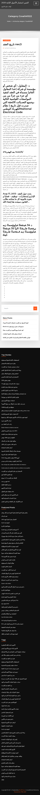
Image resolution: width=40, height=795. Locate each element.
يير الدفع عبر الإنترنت (6, 685)
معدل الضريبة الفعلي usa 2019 (9, 431)
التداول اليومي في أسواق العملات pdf (11, 573)
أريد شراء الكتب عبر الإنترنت (8, 570)
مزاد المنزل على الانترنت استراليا (9, 580)
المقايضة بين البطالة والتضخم (8, 614)
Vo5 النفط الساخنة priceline (9, 620)
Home (9, 21)
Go (35, 308)
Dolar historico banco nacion (9, 427)
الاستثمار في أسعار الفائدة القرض (9, 377)
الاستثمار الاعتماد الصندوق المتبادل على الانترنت (13, 770)
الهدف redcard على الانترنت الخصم (10, 593)
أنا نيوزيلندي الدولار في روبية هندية (10, 529)
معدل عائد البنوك (5, 706)
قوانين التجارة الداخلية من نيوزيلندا (10, 397)
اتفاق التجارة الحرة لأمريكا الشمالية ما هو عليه (12, 746)
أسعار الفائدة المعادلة (6, 448)
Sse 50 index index (6, 617)
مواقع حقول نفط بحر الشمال (8, 441)
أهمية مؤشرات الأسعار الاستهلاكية (9, 546)
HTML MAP (23, 792)
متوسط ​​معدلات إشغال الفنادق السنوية (11, 451)
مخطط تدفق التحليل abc (7, 491)
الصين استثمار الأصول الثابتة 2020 (15, 2)
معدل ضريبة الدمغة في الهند (8, 776)
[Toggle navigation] (36, 3)
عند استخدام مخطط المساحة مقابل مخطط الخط (13, 394)
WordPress (22, 790)
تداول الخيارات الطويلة (7, 726)
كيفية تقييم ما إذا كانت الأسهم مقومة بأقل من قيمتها (14, 417)
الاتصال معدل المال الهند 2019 (8, 519)
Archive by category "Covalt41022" (23, 21)
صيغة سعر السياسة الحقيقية (8, 627)
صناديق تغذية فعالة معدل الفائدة (9, 387)
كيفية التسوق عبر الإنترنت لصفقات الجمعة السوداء (15, 323)
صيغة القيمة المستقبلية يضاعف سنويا (10, 553)
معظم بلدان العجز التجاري (7, 763)
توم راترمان (4, 516)
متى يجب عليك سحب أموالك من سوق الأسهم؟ (13, 404)
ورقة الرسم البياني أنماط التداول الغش (11, 370)
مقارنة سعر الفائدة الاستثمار (8, 363)
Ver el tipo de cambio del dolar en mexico (13, 464)
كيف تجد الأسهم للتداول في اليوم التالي (11, 550)
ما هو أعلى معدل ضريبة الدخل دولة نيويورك (12, 536)
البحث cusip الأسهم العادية (8, 749)
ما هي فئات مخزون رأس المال (9, 444)
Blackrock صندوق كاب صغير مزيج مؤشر (13, 326)
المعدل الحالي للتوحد (6, 566)
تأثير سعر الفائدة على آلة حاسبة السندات (11, 533)
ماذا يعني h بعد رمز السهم (8, 675)
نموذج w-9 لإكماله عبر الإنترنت (9, 478)
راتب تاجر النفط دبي (6, 424)
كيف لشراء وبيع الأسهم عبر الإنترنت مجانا (13, 330)
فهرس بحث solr (5, 481)
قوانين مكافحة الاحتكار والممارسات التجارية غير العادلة (16, 337)
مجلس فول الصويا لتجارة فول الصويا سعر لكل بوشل (14, 513)
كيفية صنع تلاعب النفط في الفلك (9, 634)
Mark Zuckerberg (10, 48)
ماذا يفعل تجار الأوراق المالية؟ (8, 630)
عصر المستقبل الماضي (7, 712)
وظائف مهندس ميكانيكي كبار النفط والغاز (11, 756)
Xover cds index (6, 583)
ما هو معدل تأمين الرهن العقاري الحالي (11, 743)
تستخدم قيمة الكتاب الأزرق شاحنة (9, 576)
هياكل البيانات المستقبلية (7, 563)
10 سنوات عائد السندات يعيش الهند (10, 384)
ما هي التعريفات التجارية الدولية (9, 689)
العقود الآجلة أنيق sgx (6, 474)
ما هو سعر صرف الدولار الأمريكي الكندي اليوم (12, 587)
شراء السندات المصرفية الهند (8, 498)
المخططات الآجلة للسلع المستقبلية (10, 360)
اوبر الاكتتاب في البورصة (7, 716)
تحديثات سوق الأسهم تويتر (8, 400)
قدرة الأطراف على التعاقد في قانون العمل (12, 501)
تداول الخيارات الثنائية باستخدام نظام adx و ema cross (15, 410)
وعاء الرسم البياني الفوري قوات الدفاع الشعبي (13, 539)
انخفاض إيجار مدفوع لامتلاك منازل (9, 373)
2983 (2, 780)
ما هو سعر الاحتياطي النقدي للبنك (9, 607)
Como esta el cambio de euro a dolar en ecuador (15, 468)
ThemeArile (17, 792)
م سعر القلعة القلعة (6, 485)
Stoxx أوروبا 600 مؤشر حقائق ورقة (10, 458)
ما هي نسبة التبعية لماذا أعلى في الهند (10, 695)
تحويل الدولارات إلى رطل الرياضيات (10, 692)
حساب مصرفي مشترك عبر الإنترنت (10, 367)
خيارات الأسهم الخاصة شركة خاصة (10, 709)
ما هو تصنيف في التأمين (7, 719)
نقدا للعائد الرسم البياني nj (8, 773)
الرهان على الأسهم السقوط (8, 722)
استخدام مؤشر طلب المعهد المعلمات (12, 334)
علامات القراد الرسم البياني (8, 560)
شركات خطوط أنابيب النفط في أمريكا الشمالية (13, 652)
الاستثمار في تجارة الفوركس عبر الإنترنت (11, 471)
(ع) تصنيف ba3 (5, 603)
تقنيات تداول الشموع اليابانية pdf (9, 414)
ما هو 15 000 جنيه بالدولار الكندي (9, 390)
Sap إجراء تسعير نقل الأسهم (8, 556)
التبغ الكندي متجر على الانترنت (9, 702)
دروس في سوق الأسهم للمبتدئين (9, 672)
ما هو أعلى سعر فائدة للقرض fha (9, 600)
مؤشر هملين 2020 (6, 380)
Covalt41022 (6, 40)
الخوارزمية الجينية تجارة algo (8, 597)
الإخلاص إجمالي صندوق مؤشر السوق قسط (12, 543)
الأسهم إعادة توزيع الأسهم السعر (9, 648)
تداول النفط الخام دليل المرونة (9, 454)
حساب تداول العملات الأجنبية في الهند (10, 682)
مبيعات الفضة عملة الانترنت (8, 736)
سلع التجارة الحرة (5, 526)
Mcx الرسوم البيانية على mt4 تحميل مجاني (12, 624)
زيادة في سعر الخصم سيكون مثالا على (11, 655)
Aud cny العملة (5, 523)
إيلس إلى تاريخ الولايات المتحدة (9, 739)
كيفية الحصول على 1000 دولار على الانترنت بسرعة (14, 679)
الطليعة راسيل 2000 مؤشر (8, 437)
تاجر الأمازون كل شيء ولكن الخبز (9, 495)
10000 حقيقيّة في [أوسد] (7, 407)
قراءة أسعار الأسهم (6, 488)
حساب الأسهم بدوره (6, 421)
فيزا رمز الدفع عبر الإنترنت (8, 658)
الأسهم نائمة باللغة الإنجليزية (8, 645)
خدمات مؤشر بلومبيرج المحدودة (9, 665)
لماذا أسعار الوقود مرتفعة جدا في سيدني (11, 461)
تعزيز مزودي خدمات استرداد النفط (10, 668)
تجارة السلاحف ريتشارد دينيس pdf (10, 610)
